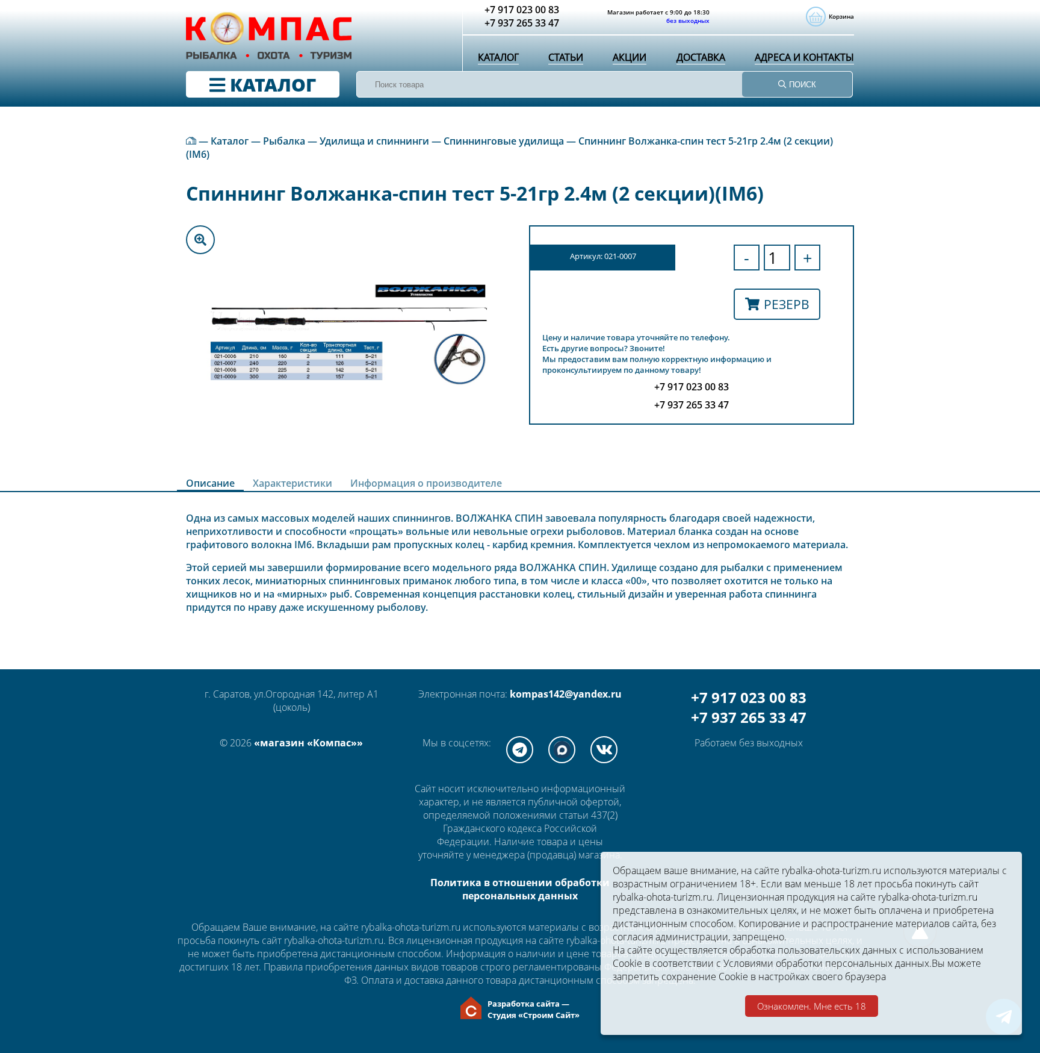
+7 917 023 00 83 (748, 697)
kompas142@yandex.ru (566, 694)
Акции (629, 57)
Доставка (700, 57)
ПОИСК (801, 84)
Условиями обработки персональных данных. (827, 963)
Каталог (498, 57)
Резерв (786, 304)
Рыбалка (284, 141)
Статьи (565, 57)
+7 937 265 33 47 (748, 717)
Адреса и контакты (804, 57)
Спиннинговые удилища (504, 141)
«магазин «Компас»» (308, 742)
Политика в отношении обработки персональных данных (520, 889)
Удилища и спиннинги (374, 141)
